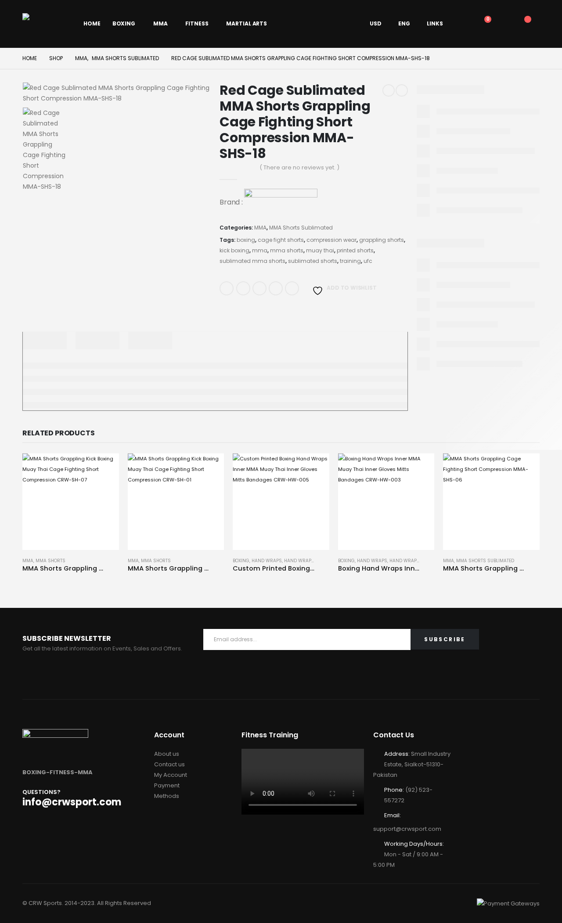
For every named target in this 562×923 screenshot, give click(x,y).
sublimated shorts (312, 261)
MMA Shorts (50, 560)
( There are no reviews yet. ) (299, 167)
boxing (246, 240)
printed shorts (355, 250)
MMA (160, 23)
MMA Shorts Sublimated (301, 227)
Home (92, 23)
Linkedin (137, 675)
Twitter (243, 288)
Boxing (123, 23)
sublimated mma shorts (252, 261)
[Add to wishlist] (114, 562)
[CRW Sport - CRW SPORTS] (46, 24)
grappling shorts (381, 240)
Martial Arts (246, 23)
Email (292, 288)
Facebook (227, 288)
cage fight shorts (281, 240)
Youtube (95, 675)
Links (435, 23)
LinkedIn (259, 288)
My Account (170, 775)
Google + (276, 288)
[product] (70, 501)
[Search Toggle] (501, 23)
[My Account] (462, 23)
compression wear (331, 240)
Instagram (116, 675)
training (350, 261)
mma (259, 250)
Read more (104, 468)
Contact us (169, 764)
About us (166, 754)
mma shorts (286, 250)
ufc (368, 261)
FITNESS (196, 23)
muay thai (320, 250)
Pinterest (74, 675)
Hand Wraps (267, 560)
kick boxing (234, 250)
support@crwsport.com (407, 829)
